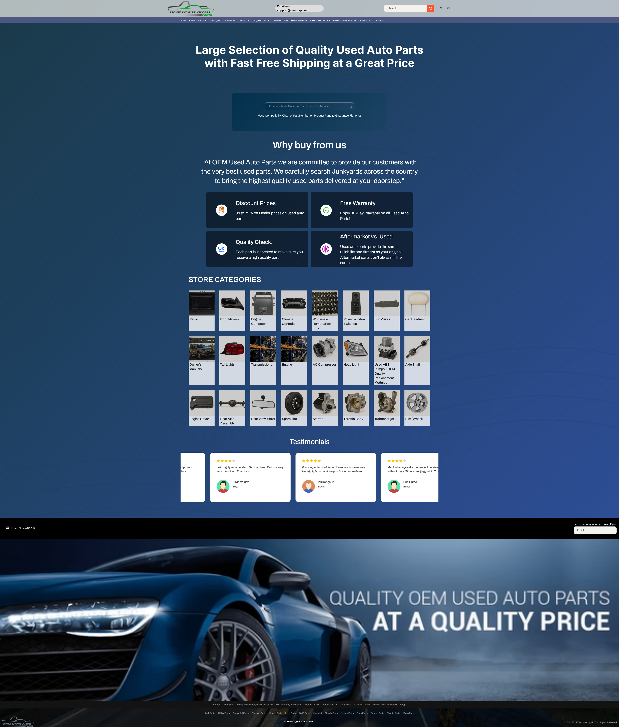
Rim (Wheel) (414, 419)
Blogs (403, 704)
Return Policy (312, 704)
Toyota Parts (393, 713)
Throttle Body (353, 419)
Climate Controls (280, 20)
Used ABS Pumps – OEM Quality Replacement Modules (384, 373)
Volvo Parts (408, 713)
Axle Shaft (412, 364)
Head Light (351, 364)
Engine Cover (199, 419)
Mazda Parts (331, 713)
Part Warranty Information (289, 704)
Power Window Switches (344, 20)
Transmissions (261, 364)
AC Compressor (324, 364)
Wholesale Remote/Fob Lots (322, 323)
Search (216, 704)
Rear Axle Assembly (227, 421)
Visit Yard (378, 20)
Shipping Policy (362, 704)
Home (183, 20)
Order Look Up (329, 704)
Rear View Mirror (263, 419)
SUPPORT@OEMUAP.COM (298, 721)
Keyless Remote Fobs (320, 20)
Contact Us (345, 704)
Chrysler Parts (259, 713)
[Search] (430, 8)
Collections (365, 20)
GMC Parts (304, 713)
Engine (287, 364)
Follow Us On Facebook (385, 704)
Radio (192, 20)
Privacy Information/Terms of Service (254, 704)
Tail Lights (215, 20)
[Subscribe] (613, 530)
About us (228, 704)
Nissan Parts (347, 713)
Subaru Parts (377, 713)
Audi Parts (210, 713)
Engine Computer (262, 20)
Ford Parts (290, 713)
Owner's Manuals (299, 20)
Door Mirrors (245, 20)
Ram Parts (362, 713)
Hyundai (317, 713)
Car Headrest (229, 20)
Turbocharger (384, 419)
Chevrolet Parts (241, 713)
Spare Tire (289, 419)
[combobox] (409, 8)
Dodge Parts (275, 713)
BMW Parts (224, 713)
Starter (318, 419)
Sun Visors (202, 20)
